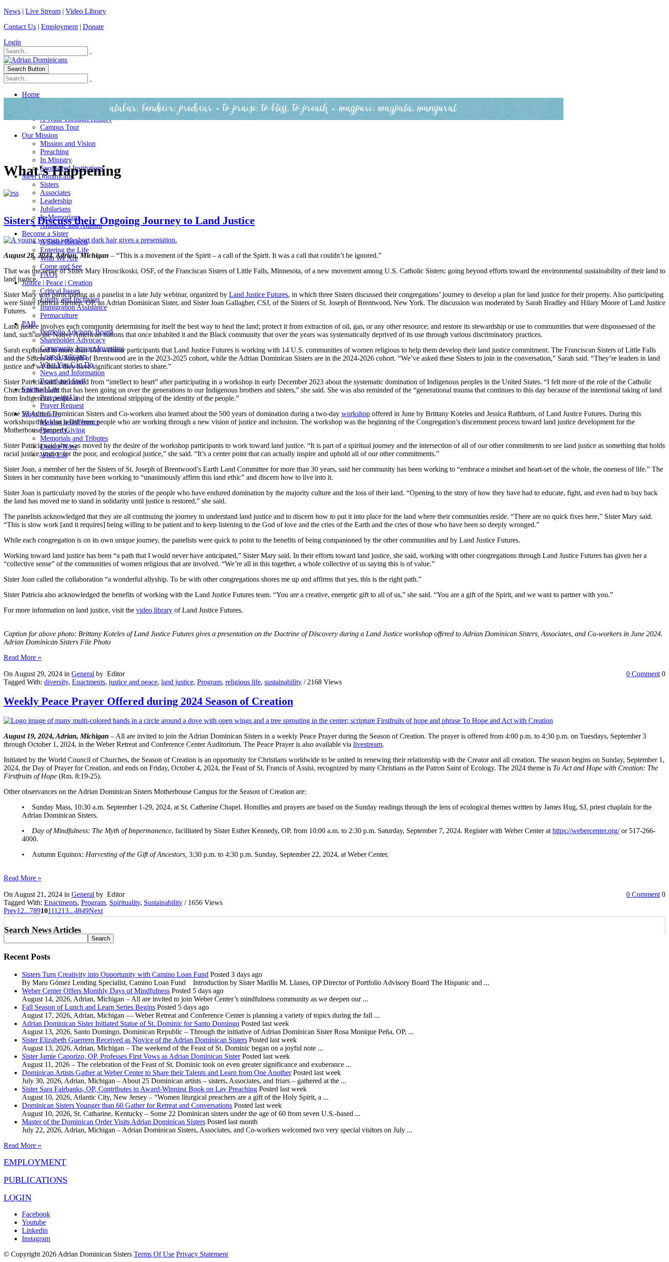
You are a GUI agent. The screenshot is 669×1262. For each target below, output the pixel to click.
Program (209, 682)
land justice (177, 682)
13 (65, 911)
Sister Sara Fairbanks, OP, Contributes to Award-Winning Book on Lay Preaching (139, 1089)
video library (154, 610)
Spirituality (124, 902)
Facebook (36, 1214)
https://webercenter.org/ (585, 831)
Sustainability (163, 902)
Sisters (49, 184)
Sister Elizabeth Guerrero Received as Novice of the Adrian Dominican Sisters (134, 1040)
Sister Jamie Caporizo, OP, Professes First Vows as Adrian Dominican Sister (131, 1056)
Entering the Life (64, 250)
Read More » (22, 657)
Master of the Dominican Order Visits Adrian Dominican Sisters (113, 1122)
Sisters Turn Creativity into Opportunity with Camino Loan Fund (115, 974)
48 (77, 911)
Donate (93, 26)
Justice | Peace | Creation (57, 283)
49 (85, 911)
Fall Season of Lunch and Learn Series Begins (88, 1007)
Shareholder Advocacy (73, 340)
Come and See (61, 266)
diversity (56, 682)
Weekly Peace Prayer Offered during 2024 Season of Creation (148, 701)
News (12, 11)
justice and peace (133, 682)
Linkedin (35, 1230)
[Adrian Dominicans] (35, 60)
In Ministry (56, 160)
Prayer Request (62, 405)
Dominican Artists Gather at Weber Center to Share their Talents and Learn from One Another (156, 1072)
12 (57, 911)
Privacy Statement (202, 1254)
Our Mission (40, 135)
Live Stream (43, 11)
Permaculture (59, 315)
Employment (59, 26)
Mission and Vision (68, 143)
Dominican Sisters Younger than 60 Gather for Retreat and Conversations (127, 1105)
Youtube (34, 1222)
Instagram (36, 1238)
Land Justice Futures (258, 294)
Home (31, 94)
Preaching (54, 152)
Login (12, 42)
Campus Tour (59, 127)
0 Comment (643, 674)
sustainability (283, 682)
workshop (355, 413)
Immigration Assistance (73, 307)
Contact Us (20, 26)
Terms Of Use (154, 1254)
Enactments (88, 682)
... (27, 911)
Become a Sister (45, 233)
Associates (55, 192)
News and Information (72, 373)
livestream (367, 744)
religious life (243, 682)
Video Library (86, 11)
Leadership (56, 201)
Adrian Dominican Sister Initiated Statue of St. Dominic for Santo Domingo (130, 1023)
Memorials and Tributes (74, 438)
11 (51, 911)
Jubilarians (55, 209)
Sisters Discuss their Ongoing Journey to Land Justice (129, 220)
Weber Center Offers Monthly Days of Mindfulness (96, 991)
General (82, 674)
